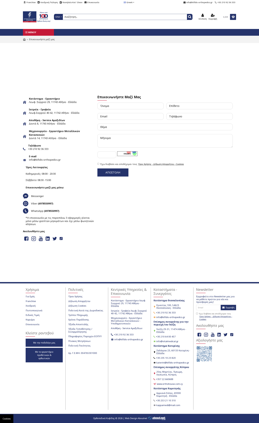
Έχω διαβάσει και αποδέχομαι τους (142, 164)
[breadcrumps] (24, 39)
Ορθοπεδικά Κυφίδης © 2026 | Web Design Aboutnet (120, 418)
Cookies (7, 418)
